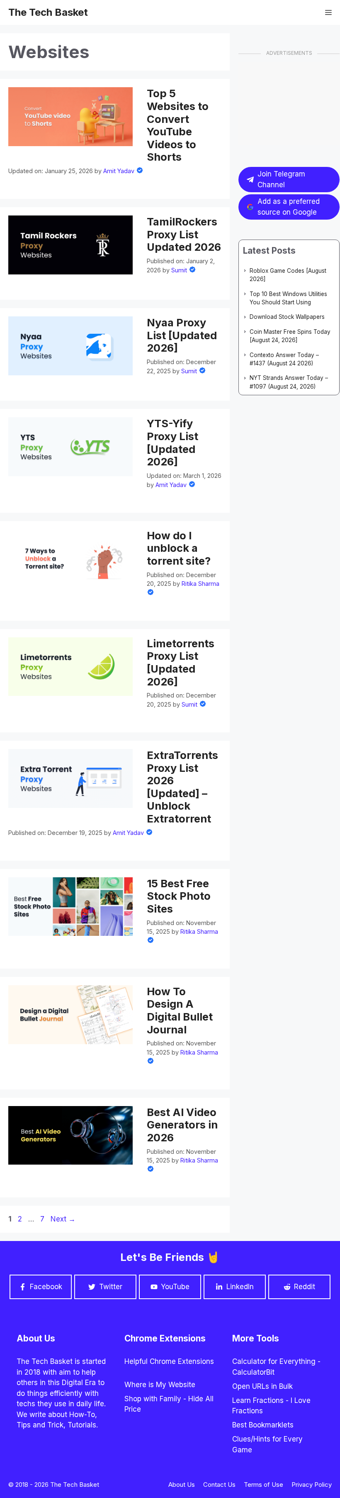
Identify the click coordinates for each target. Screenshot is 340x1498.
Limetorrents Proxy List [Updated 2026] (180, 662)
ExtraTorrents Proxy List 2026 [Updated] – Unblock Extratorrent (182, 787)
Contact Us (219, 1484)
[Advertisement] (289, 103)
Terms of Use (263, 1484)
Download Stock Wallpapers (287, 316)
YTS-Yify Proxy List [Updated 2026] (172, 442)
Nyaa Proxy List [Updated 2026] (182, 335)
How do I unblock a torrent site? (179, 548)
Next (63, 1219)
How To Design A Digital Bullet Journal (180, 1010)
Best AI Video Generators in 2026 (182, 1125)
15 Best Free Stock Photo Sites (179, 896)
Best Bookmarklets (263, 1425)
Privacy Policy (311, 1484)
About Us (181, 1484)
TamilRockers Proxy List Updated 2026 (184, 234)
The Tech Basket (48, 12)
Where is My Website (159, 1385)
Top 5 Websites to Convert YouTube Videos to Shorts (178, 125)
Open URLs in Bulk (262, 1386)
